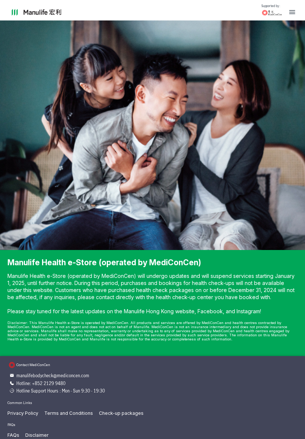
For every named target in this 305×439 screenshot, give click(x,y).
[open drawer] (292, 12)
